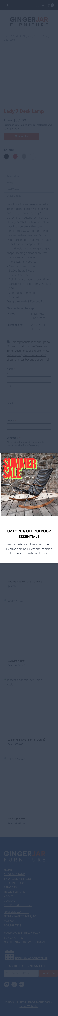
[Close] (54, 457)
